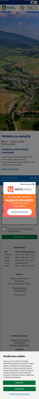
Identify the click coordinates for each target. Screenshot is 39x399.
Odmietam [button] (19, 389)
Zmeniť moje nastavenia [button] (19, 394)
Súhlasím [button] (19, 382)
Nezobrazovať (26, 184)
